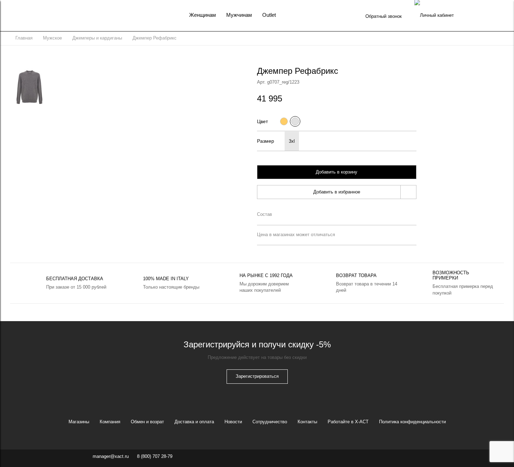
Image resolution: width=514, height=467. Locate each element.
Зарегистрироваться (257, 376)
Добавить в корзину (336, 172)
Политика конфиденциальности (412, 421)
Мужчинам (239, 15)
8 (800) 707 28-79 (154, 456)
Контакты (307, 421)
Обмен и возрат (147, 421)
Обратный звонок (383, 16)
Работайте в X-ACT (348, 421)
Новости (233, 421)
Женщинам (202, 15)
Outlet (269, 15)
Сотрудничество (269, 421)
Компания (110, 421)
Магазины (79, 421)
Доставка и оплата (194, 421)
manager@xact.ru (111, 456)
